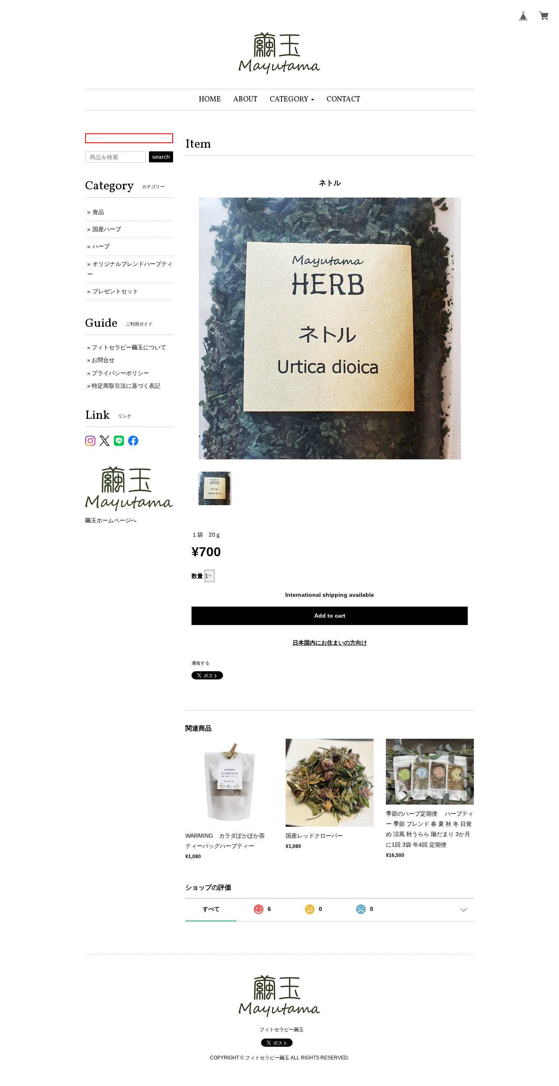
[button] (292, 99)
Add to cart (329, 615)
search (161, 156)
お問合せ (103, 360)
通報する (201, 663)
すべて (211, 909)
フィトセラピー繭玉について (129, 347)
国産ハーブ (106, 229)
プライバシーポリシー (120, 373)
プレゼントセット (115, 291)
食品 (98, 212)
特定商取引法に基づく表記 (126, 385)
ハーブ (101, 246)
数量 (197, 576)
